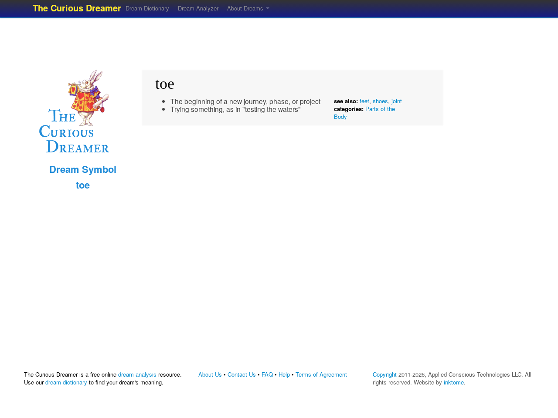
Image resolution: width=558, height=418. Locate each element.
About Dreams (246, 8)
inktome (454, 382)
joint (396, 101)
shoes (380, 101)
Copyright (385, 374)
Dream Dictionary (147, 8)
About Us (210, 374)
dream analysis (137, 374)
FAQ (267, 374)
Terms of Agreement (321, 374)
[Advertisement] (279, 41)
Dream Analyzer (198, 8)
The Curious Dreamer (77, 7)
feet (364, 101)
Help (284, 374)
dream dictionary (66, 382)
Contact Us (242, 374)
